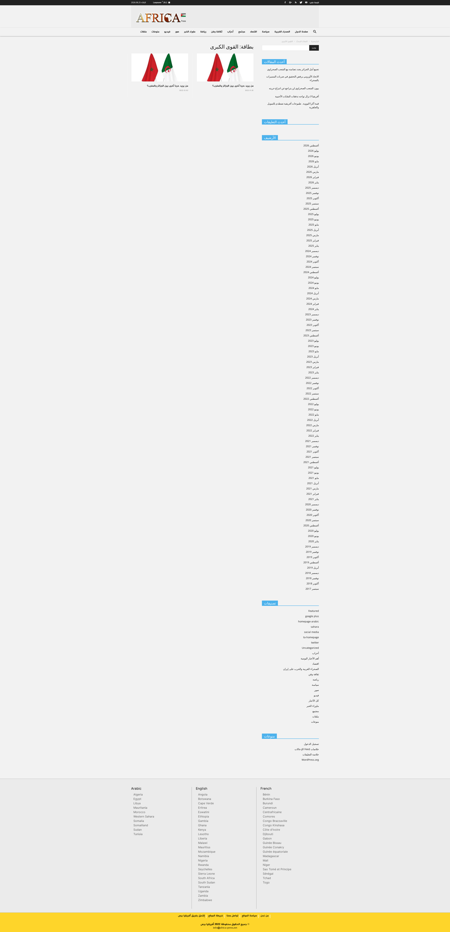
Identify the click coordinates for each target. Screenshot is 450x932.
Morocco (139, 812)
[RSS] (295, 2)
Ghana (202, 825)
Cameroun (270, 808)
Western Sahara (143, 817)
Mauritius (204, 847)
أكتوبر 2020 (313, 514)
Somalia (138, 821)
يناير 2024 (313, 309)
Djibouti (268, 834)
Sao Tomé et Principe (277, 869)
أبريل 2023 (313, 356)
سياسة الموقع (249, 915)
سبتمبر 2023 (312, 330)
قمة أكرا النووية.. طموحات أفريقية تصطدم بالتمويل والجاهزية (293, 105)
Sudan (137, 830)
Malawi (202, 843)
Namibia (203, 856)
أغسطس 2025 (311, 208)
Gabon (267, 839)
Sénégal (268, 874)
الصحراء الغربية (282, 32)
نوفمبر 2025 (312, 193)
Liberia (202, 839)
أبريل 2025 (313, 230)
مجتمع (241, 32)
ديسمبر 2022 (312, 377)
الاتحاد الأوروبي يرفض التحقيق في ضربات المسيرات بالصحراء (292, 78)
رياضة (203, 32)
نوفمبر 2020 (312, 509)
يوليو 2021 (313, 467)
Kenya (202, 830)
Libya (137, 803)
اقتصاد (253, 32)
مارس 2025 (312, 235)
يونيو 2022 (313, 409)
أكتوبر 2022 (313, 388)
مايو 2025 (313, 224)
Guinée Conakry (273, 847)
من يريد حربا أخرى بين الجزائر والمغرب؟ (167, 86)
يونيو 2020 (313, 536)
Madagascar (271, 856)
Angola (202, 795)
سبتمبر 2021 (312, 456)
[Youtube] (306, 2)
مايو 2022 (313, 414)
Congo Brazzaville (275, 821)
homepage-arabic (308, 621)
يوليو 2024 (313, 277)
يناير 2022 (313, 435)
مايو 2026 (313, 161)
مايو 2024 (313, 288)
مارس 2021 (312, 488)
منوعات (155, 32)
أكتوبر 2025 (313, 198)
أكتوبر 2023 (313, 324)
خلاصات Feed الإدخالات (307, 749)
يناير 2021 (313, 499)
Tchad (267, 878)
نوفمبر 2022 (312, 383)
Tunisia (138, 834)
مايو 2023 (313, 351)
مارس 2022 (312, 425)
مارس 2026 (312, 171)
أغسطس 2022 (311, 398)
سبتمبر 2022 (312, 393)
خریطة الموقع (215, 915)
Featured (313, 611)
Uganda (203, 891)
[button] (314, 32)
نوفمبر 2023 (312, 319)
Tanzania (204, 887)
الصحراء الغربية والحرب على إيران (301, 669)
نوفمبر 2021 (312, 446)
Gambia (203, 821)
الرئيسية (315, 41)
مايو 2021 (313, 478)
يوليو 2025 (313, 214)
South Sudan (206, 883)
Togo (266, 883)
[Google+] (290, 2)
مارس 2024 (312, 298)
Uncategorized (310, 647)
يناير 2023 (313, 372)
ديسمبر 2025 (312, 187)
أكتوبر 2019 (313, 557)
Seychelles (205, 869)
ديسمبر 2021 (312, 441)
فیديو (167, 32)
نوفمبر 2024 (312, 256)
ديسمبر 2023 (312, 314)
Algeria (138, 795)
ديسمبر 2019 (312, 546)
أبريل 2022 (313, 419)
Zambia (203, 896)
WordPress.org (310, 759)
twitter (315, 642)
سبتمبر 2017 (312, 588)
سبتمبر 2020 (312, 520)
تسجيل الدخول (311, 744)
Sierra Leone (206, 874)
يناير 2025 (313, 245)
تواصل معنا (232, 915)
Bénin (266, 795)
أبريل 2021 (313, 483)
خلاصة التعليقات (311, 754)
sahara (315, 626)
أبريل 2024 (313, 293)
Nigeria (203, 861)
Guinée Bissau (272, 843)
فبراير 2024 (312, 303)
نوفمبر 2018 (312, 578)
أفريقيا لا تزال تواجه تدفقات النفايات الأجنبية (297, 96)
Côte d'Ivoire (271, 830)
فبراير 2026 (312, 177)
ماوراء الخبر (189, 32)
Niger (266, 865)
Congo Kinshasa (273, 825)
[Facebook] (285, 2)
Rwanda (203, 865)
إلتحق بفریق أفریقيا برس (191, 915)
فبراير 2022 (312, 430)
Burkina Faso (271, 799)
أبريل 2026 (313, 166)
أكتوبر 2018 (313, 583)
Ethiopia (203, 817)
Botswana (204, 799)
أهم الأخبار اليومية (310, 658)
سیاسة (265, 32)
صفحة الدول (301, 32)
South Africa (206, 878)
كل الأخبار (314, 700)
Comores (269, 817)
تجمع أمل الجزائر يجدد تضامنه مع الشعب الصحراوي (293, 69)
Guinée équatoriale (275, 852)
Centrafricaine (272, 812)
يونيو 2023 (313, 346)
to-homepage (311, 637)
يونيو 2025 (313, 219)
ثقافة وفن (216, 32)
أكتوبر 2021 (313, 451)
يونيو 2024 (313, 282)
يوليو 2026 (313, 150)
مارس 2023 (312, 361)
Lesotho (203, 834)
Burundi (268, 803)
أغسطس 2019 (311, 562)
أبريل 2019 (313, 567)
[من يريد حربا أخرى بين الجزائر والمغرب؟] (159, 67)
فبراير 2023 (312, 367)
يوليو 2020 (313, 530)
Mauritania (140, 808)
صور (177, 32)
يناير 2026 (313, 182)
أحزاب (230, 32)
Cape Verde (206, 803)
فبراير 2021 (312, 493)
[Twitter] (301, 2)
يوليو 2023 (313, 340)
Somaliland (140, 825)
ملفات (143, 32)
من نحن (265, 915)
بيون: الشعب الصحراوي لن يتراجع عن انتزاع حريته (294, 88)
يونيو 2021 (313, 472)
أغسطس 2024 (311, 272)
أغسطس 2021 (311, 462)
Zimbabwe (205, 900)
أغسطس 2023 (311, 335)
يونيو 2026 (313, 156)
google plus (312, 616)
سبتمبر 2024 (312, 266)
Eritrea (202, 808)
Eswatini (203, 812)
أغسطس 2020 (311, 525)
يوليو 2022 (313, 404)
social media (311, 632)
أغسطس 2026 (311, 145)
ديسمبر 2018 (312, 573)
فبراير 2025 (312, 240)
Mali (265, 861)
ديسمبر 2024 (312, 251)
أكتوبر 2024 (313, 261)
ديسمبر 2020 (312, 504)
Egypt (137, 799)
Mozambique (206, 852)
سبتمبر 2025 (312, 203)
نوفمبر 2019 (312, 551)
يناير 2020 (313, 541)
